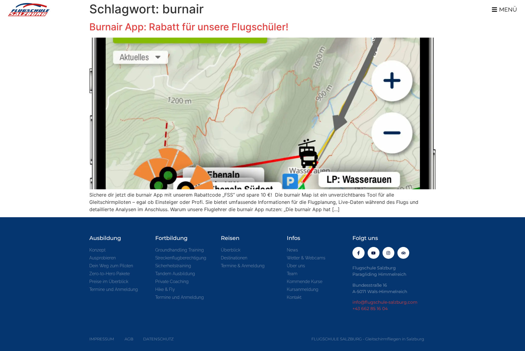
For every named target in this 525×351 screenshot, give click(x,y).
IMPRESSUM (101, 338)
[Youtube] (373, 253)
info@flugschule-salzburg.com (384, 302)
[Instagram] (388, 253)
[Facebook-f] (358, 253)
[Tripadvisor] (403, 253)
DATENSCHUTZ (158, 338)
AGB (129, 338)
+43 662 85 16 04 (370, 308)
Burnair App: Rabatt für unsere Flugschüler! (188, 27)
